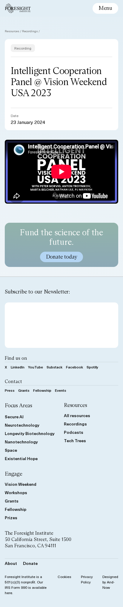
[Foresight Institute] (18, 8)
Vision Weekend (20, 484)
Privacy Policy (87, 579)
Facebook (74, 367)
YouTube (35, 367)
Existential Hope (21, 458)
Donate (30, 563)
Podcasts (73, 432)
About (11, 563)
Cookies (64, 576)
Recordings (30, 31)
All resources (77, 415)
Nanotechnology (21, 442)
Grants (24, 390)
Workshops (16, 492)
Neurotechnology (22, 425)
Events (60, 390)
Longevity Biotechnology (30, 433)
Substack (54, 367)
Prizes (11, 517)
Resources (12, 31)
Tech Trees (75, 440)
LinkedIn (17, 367)
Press (10, 390)
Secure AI (14, 417)
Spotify (92, 367)
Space (11, 450)
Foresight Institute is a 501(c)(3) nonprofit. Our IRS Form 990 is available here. (26, 584)
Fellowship (42, 390)
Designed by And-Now (110, 582)
